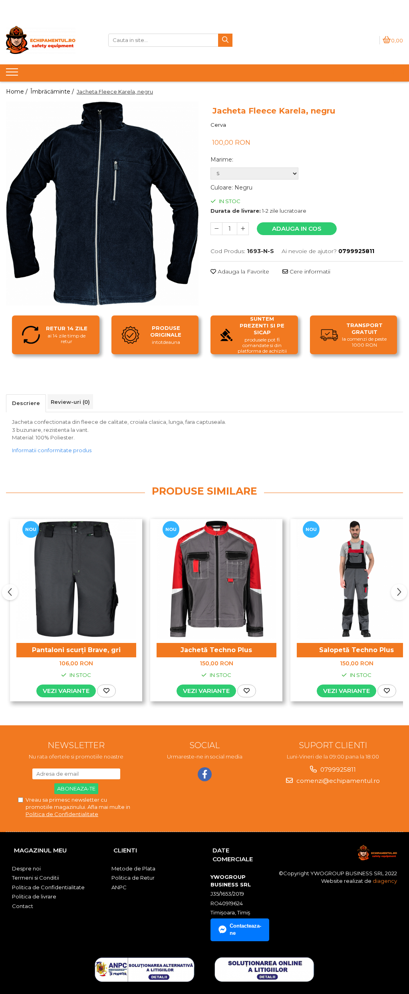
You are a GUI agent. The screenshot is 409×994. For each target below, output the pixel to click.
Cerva (218, 125)
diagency (385, 881)
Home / (17, 91)
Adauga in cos (297, 228)
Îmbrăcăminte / (52, 91)
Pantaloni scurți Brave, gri (76, 650)
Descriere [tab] (26, 403)
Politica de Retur (133, 877)
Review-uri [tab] (70, 402)
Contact (22, 906)
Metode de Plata (133, 868)
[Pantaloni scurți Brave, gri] (76, 579)
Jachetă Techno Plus (216, 650)
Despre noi (26, 868)
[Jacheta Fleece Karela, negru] (102, 203)
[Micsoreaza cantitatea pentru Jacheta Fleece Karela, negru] (216, 228)
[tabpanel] (102, 203)
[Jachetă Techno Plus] (216, 579)
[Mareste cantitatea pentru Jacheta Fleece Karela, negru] (243, 228)
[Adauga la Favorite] (106, 691)
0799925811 (337, 769)
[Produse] (13, 74)
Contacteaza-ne (245, 929)
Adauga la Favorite (242, 271)
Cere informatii (309, 271)
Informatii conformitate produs (51, 450)
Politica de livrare (34, 896)
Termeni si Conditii (35, 877)
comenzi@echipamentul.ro (337, 780)
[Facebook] (205, 774)
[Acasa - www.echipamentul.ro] (51, 40)
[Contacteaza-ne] (394, 72)
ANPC (119, 887)
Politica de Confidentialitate (62, 814)
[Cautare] (225, 40)
